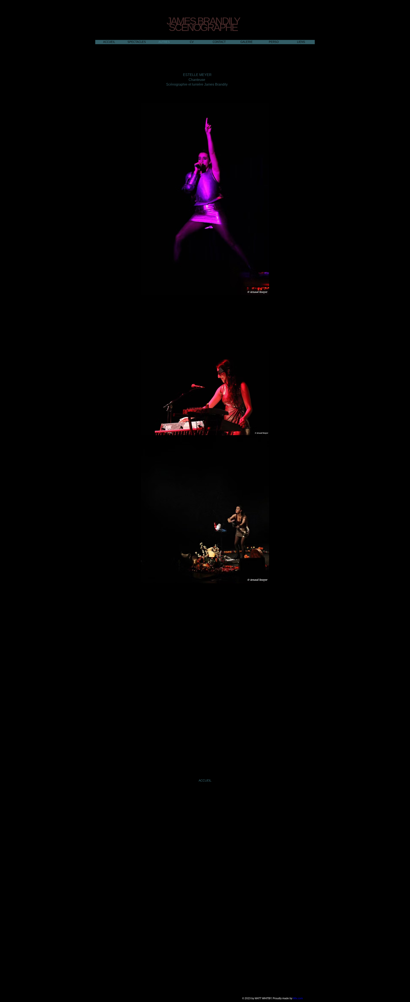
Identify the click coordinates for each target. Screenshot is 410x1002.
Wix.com (298, 998)
